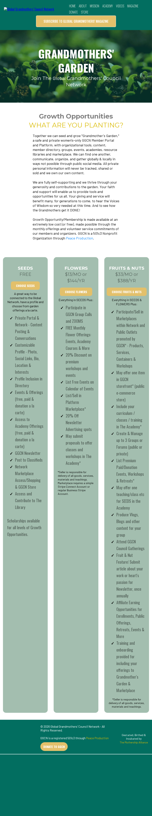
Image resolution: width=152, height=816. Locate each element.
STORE (84, 12)
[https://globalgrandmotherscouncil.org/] (29, 8)
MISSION (94, 6)
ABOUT (83, 6)
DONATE (73, 12)
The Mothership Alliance (134, 742)
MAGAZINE (132, 6)
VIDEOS (120, 6)
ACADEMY (107, 6)
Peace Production (79, 238)
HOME (72, 6)
